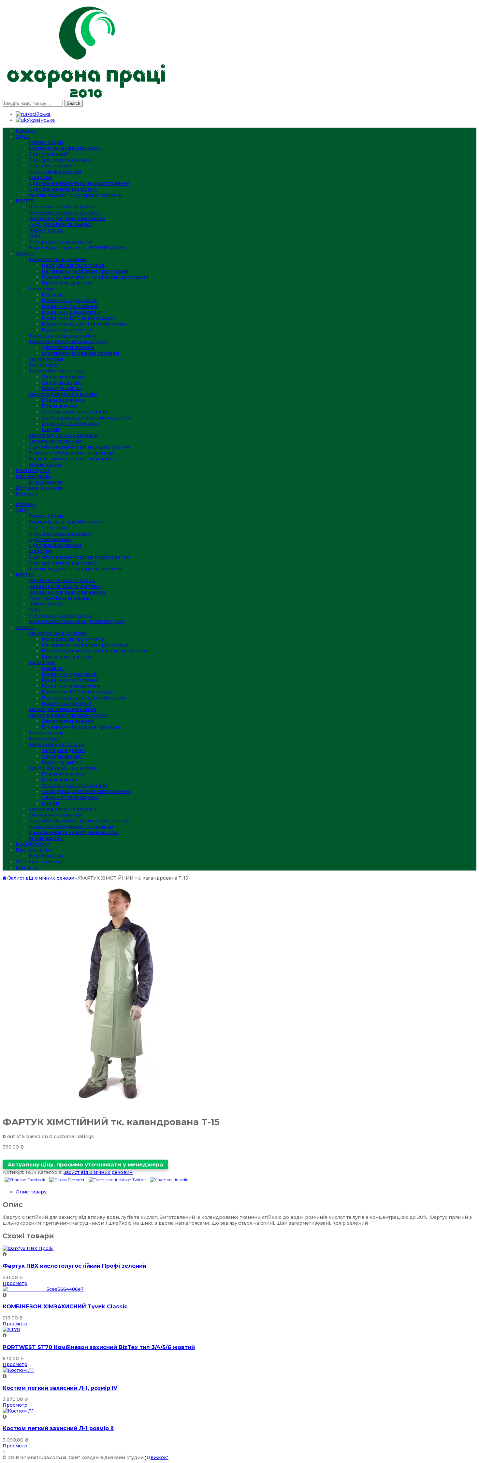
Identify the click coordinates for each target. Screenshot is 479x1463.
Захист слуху (44, 365)
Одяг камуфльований (55, 171)
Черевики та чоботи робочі (62, 207)
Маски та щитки (61, 388)
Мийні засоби (46, 464)
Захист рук (42, 289)
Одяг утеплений (48, 154)
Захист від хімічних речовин (63, 435)
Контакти (27, 494)
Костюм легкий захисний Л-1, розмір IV (60, 1388)
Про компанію (33, 476)
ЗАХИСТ (25, 254)
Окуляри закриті (62, 382)
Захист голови (46, 359)
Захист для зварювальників (62, 336)
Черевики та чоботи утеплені (65, 213)
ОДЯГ (23, 136)
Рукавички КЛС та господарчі (78, 318)
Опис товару (31, 1192)
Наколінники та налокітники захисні (74, 459)
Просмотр (15, 1283)
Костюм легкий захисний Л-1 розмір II (58, 1428)
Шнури (50, 429)
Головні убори (46, 142)
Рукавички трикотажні (70, 306)
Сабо (34, 236)
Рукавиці (53, 295)
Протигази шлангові (67, 283)
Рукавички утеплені (66, 330)
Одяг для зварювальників (60, 160)
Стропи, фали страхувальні (74, 412)
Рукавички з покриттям (71, 312)
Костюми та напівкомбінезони (66, 148)
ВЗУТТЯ (25, 201)
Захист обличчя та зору (56, 371)
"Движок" (156, 1457)
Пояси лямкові (59, 406)
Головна (25, 130)
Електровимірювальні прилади (80, 353)
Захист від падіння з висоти (63, 394)
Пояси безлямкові (64, 400)
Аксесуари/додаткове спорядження (86, 418)
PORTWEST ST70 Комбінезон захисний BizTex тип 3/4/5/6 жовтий (99, 1347)
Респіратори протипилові (74, 265)
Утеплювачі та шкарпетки (60, 242)
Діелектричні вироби (68, 347)
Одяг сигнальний (50, 166)
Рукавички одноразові (70, 300)
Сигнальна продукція (55, 441)
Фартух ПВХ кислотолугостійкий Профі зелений (74, 1265)
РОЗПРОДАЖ (33, 470)
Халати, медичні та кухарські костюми (75, 195)
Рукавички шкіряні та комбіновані (84, 324)
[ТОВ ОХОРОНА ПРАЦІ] (86, 97)
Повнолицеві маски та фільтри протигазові (95, 277)
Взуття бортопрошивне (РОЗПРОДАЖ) (77, 248)
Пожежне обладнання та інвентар (71, 453)
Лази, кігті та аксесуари (70, 423)
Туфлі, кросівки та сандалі (60, 224)
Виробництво (46, 482)
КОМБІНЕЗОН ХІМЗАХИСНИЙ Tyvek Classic (65, 1306)
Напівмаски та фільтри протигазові (85, 271)
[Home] (5, 878)
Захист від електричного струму (68, 341)
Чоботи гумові (46, 230)
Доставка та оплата (39, 488)
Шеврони (40, 177)
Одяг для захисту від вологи (63, 189)
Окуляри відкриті (63, 377)
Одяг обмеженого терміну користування (79, 183)
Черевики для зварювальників (67, 218)
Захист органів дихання (58, 259)
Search (73, 103)
